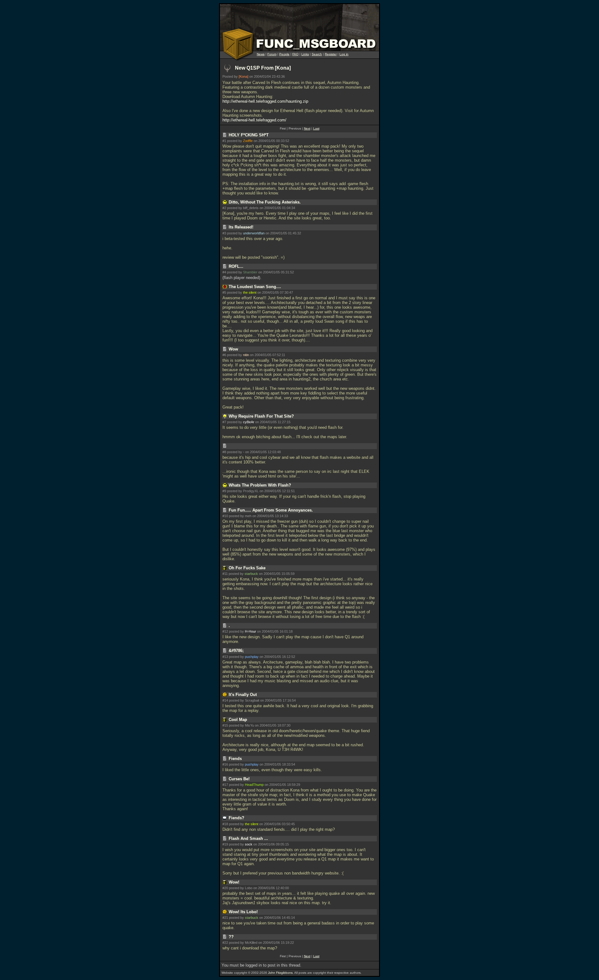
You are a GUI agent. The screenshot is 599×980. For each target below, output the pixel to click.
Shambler (250, 272)
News (261, 54)
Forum (271, 54)
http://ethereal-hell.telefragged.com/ (254, 120)
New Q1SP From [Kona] (263, 68)
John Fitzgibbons (280, 972)
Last (316, 128)
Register (331, 54)
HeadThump (254, 784)
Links (305, 54)
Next (307, 128)
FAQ (295, 54)
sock (248, 844)
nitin (246, 355)
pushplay (252, 657)
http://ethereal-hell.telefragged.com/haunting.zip (265, 101)
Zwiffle (248, 141)
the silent (249, 292)
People (284, 54)
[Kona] (243, 76)
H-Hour (250, 631)
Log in (343, 54)
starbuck (251, 574)
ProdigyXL (251, 491)
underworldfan (254, 233)
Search (317, 54)
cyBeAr (248, 422)
